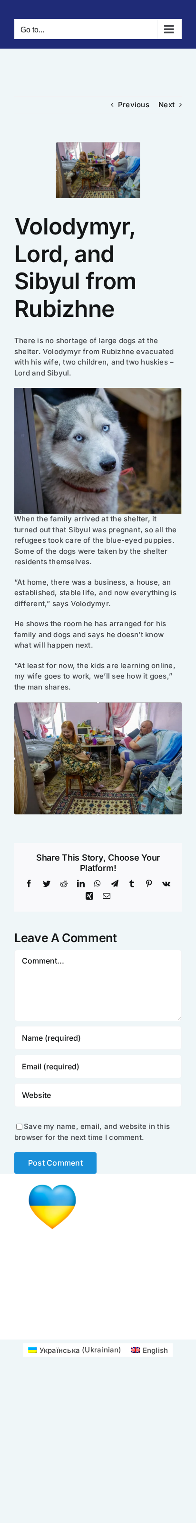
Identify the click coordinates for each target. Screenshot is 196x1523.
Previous (133, 104)
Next (166, 104)
